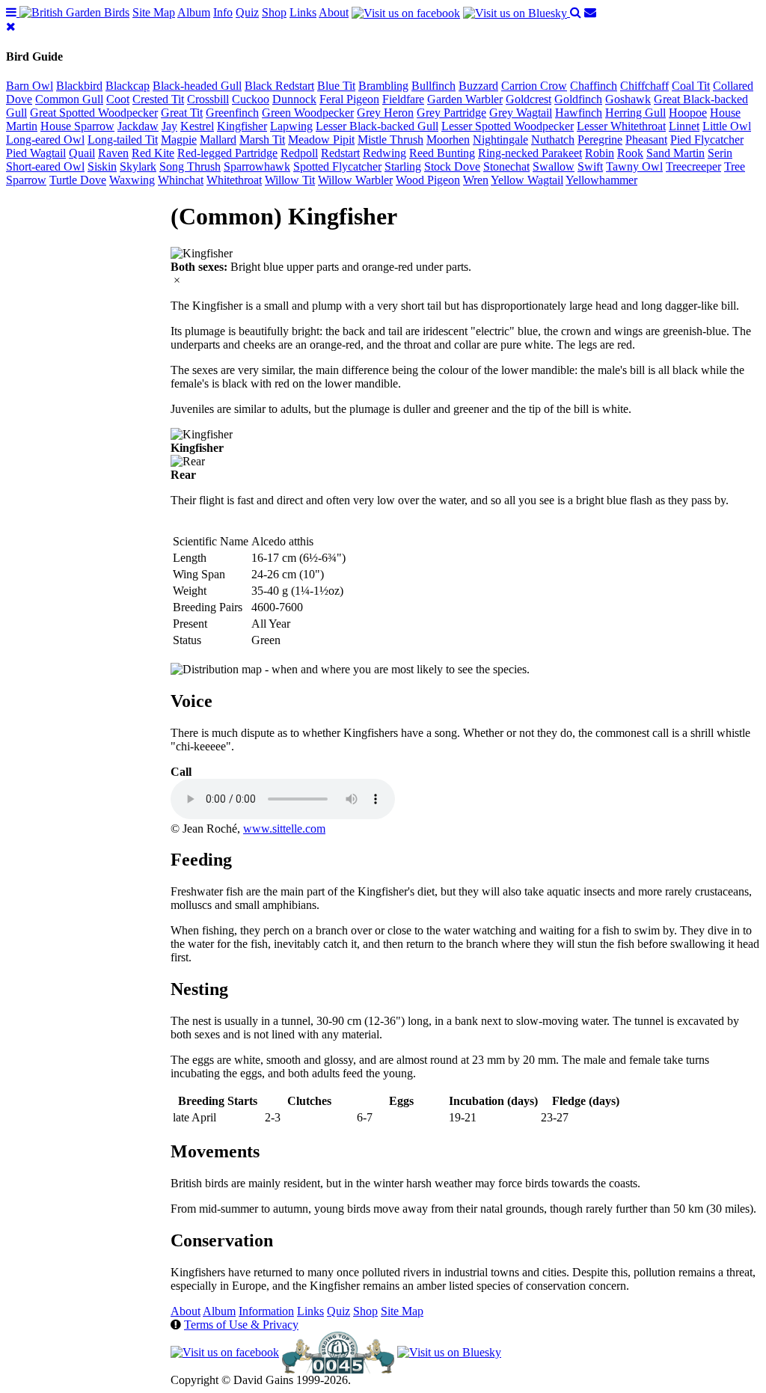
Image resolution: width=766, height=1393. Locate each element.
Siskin (102, 166)
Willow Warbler (355, 180)
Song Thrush (190, 166)
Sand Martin (675, 153)
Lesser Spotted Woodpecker (507, 126)
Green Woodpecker (308, 112)
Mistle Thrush (390, 139)
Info (223, 12)
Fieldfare (403, 99)
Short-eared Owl (45, 166)
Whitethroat (234, 180)
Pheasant (646, 139)
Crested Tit (158, 99)
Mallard (218, 139)
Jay (169, 126)
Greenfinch (232, 112)
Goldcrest (528, 99)
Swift (590, 166)
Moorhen (448, 139)
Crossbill (208, 99)
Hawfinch (578, 112)
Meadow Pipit (321, 139)
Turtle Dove (77, 180)
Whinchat (180, 180)
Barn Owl (29, 85)
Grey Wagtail (520, 112)
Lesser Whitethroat (621, 126)
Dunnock (294, 99)
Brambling (383, 85)
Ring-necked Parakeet (530, 153)
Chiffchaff (644, 85)
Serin (720, 153)
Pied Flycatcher (707, 139)
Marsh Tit (262, 139)
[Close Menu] (11, 26)
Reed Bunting (442, 153)
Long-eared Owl (45, 139)
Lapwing (291, 126)
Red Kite (153, 153)
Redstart (340, 153)
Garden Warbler (465, 99)
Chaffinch (593, 85)
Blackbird (79, 85)
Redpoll (299, 153)
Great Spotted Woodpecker (94, 112)
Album (193, 12)
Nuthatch (552, 139)
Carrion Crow (534, 85)
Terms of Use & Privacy (241, 1324)
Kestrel (197, 126)
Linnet (684, 126)
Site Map (153, 12)
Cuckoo (250, 99)
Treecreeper (693, 166)
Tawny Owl (634, 166)
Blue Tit (336, 85)
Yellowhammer (601, 180)
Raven (113, 153)
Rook (630, 153)
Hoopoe (688, 112)
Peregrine (599, 139)
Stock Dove (452, 166)
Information (266, 1311)
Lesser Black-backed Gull (377, 126)
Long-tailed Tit (123, 139)
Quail (82, 153)
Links (302, 12)
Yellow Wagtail (527, 180)
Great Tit (182, 112)
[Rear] (188, 461)
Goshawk (628, 99)
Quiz (247, 12)
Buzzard (478, 85)
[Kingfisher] (202, 253)
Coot (117, 99)
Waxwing (132, 180)
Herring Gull (635, 112)
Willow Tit (290, 180)
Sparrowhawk (257, 166)
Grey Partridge (451, 112)
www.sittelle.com (284, 828)
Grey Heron (385, 112)
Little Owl (726, 126)
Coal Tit (691, 85)
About (334, 12)
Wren (475, 180)
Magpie (179, 139)
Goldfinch (578, 99)
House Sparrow (77, 126)
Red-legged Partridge (227, 153)
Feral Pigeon (349, 99)
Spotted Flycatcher (337, 166)
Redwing (384, 153)
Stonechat (506, 166)
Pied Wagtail (36, 153)
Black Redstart (279, 85)
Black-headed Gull (197, 85)
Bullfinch (433, 85)
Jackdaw (138, 126)
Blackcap (127, 85)
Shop (274, 12)
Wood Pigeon (428, 180)
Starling (402, 166)
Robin (599, 153)
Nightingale (500, 139)
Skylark (138, 166)
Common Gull (69, 99)
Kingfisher (242, 126)
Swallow (553, 166)
